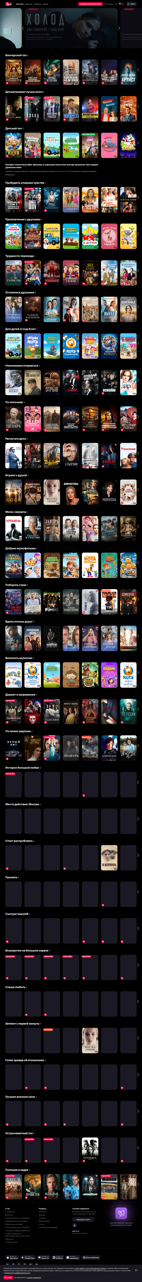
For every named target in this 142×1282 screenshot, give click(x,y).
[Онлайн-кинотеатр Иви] (9, 4)
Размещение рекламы (14, 1224)
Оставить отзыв (11, 1242)
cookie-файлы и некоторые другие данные (89, 1268)
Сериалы (42, 1218)
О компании (10, 1212)
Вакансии (9, 1215)
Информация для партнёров (16, 1221)
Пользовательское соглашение (17, 1227)
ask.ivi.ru (75, 1231)
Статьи (41, 1224)
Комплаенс (9, 1239)
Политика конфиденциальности (17, 1230)
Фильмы (42, 1215)
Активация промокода (48, 1227)
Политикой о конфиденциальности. (17, 1273)
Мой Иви (42, 1212)
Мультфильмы (44, 1221)
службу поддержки (34, 1277)
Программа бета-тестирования (17, 1218)
